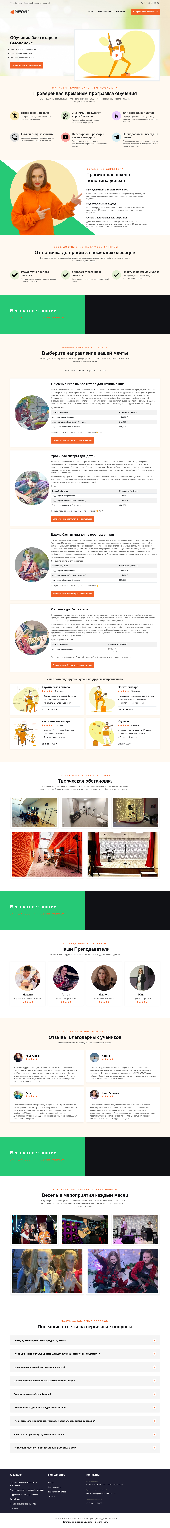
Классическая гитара (57, 1492)
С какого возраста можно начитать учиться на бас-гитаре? (44, 1381)
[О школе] (116, 55)
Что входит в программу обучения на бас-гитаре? (40, 1434)
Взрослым (91, 371)
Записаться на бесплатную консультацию (72, 440)
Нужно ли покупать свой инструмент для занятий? (40, 1367)
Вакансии (14, 1508)
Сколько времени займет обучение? (32, 1394)
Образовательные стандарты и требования (23, 1484)
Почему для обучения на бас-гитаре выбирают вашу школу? (45, 1448)
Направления (104, 12)
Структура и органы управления (24, 1495)
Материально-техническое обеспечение (27, 1490)
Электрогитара (54, 1487)
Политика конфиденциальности (77, 1522)
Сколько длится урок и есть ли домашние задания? (40, 1407)
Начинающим (70, 371)
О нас (90, 12)
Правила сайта (101, 1522)
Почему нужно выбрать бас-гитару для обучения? (40, 1340)
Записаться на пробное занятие (26, 65)
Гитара (51, 1483)
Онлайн (102, 371)
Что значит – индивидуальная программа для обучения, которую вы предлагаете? (57, 1354)
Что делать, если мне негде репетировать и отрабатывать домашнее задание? (55, 1421)
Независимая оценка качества (23, 1504)
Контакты (120, 12)
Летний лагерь (16, 1499)
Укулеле (51, 1496)
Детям (81, 371)
